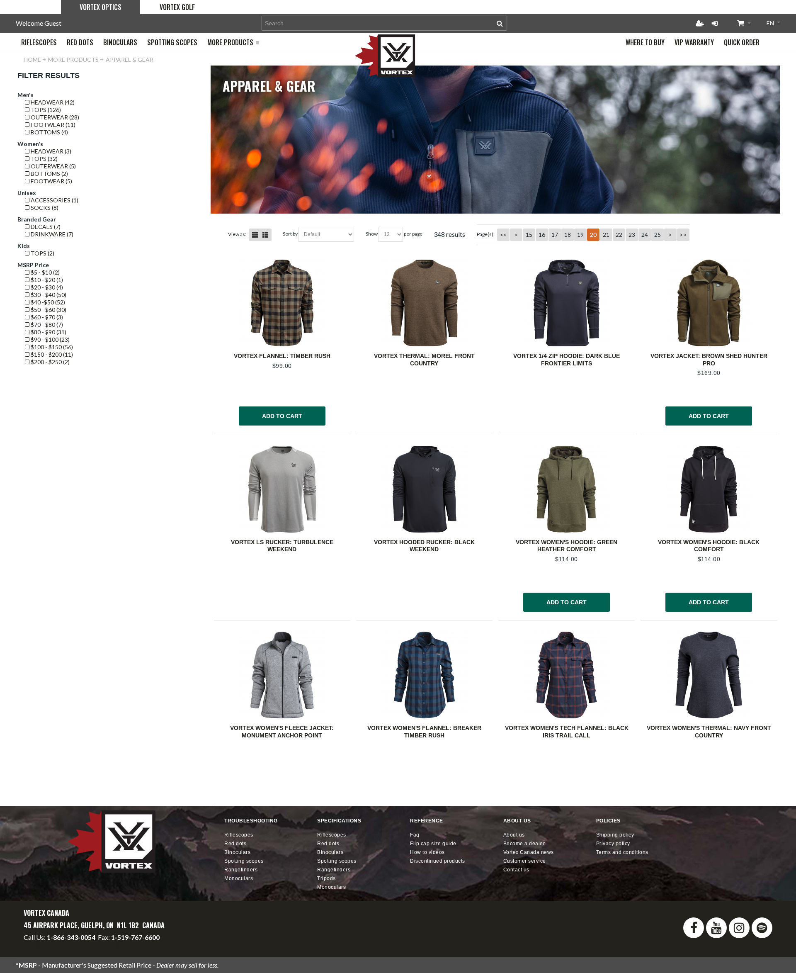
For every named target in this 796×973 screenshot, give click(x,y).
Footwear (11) (52, 124)
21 (606, 234)
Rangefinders (240, 870)
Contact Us (516, 870)
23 (632, 234)
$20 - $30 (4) (46, 287)
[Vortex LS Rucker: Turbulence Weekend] (282, 489)
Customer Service (524, 861)
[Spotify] (762, 927)
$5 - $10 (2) (44, 272)
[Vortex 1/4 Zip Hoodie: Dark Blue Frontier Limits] (566, 303)
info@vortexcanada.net (57, 945)
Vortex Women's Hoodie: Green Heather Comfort (566, 546)
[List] (265, 235)
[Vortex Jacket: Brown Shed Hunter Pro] (709, 303)
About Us (514, 835)
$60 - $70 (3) (46, 317)
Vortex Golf (177, 7)
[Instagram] (739, 927)
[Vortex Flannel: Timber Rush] (282, 303)
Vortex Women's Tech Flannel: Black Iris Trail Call (567, 732)
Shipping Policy (615, 835)
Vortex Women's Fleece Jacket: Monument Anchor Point (282, 732)
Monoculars (238, 878)
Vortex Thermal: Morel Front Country (424, 360)
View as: (237, 234)
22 (619, 234)
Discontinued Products (437, 861)
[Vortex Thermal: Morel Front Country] (424, 303)
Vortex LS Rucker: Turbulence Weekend (282, 546)
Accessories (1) (53, 200)
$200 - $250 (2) (49, 361)
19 (580, 234)
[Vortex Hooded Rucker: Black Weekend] (424, 489)
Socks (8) (43, 207)
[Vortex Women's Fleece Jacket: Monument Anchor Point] (282, 675)
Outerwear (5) (52, 166)
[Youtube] (716, 927)
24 (644, 234)
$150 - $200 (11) (51, 354)
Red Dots (235, 844)
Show (372, 234)
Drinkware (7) (51, 234)
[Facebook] (693, 927)
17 (554, 234)
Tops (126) (45, 109)
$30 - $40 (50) (47, 294)
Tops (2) (41, 253)
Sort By (290, 234)
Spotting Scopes (244, 861)
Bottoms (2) (48, 173)
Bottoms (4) (48, 132)
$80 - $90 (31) (47, 332)
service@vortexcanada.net (132, 945)
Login (715, 23)
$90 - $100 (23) (49, 339)
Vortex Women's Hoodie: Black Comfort (709, 546)
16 (542, 234)
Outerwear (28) (54, 117)
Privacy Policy (613, 844)
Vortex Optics (100, 7)
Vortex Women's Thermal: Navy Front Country (709, 732)
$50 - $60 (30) (47, 309)
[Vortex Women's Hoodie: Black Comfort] (709, 489)
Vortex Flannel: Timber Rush (282, 356)
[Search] (500, 23)
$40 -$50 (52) (47, 302)
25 (657, 234)
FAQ (415, 835)
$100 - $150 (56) (51, 346)
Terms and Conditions (622, 852)
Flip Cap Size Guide (433, 844)
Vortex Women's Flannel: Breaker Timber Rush (424, 732)
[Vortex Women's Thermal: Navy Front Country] (709, 675)
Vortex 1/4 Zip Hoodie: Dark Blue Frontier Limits (566, 360)
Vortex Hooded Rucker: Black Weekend (424, 546)
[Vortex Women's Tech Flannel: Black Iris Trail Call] (566, 675)
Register (700, 23)
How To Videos (427, 852)
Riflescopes (238, 835)
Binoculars (237, 852)
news (528, 852)
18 (567, 234)
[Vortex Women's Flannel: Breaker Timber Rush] (424, 675)
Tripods (326, 878)
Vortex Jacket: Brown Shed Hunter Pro (708, 360)
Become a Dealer (524, 844)
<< (503, 234)
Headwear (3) (50, 151)
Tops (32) (43, 158)
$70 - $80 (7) (46, 324)
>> (683, 234)
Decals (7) (45, 226)
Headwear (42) (52, 102)
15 (529, 234)
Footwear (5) (50, 181)
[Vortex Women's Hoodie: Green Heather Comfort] (566, 489)
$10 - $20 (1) (46, 279)
